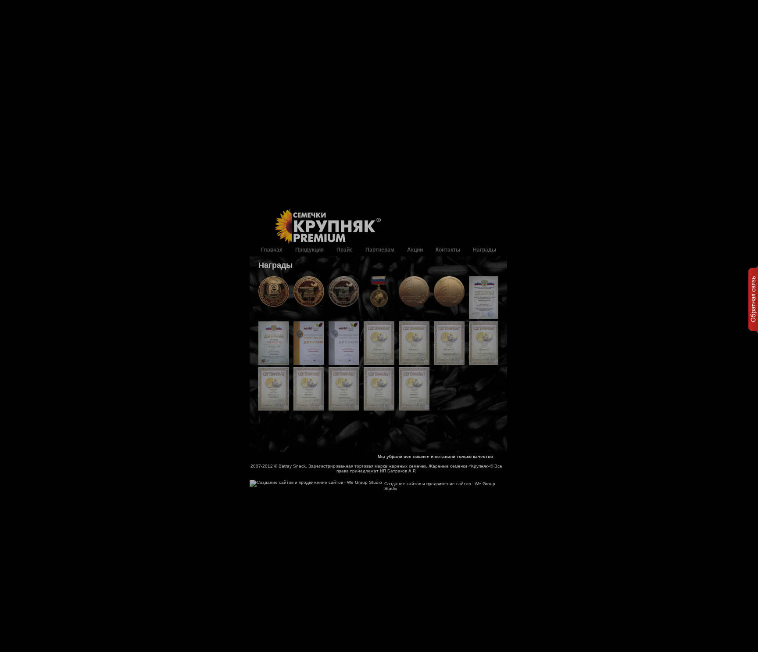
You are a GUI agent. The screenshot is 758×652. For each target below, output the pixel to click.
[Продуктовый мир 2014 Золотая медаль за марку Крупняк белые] (344, 389)
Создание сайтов (402, 483)
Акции (415, 250)
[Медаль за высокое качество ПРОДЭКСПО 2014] (379, 291)
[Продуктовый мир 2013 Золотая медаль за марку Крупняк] (414, 343)
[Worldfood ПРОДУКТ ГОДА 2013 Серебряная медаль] (344, 291)
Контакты (448, 250)
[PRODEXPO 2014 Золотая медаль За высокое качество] (484, 298)
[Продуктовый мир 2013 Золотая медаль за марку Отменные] (273, 389)
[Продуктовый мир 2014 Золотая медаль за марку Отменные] (414, 389)
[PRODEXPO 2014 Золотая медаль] (273, 291)
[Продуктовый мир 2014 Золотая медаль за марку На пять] (379, 389)
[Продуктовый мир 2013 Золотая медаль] (449, 291)
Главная (271, 250)
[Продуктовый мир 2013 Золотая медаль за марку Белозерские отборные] (379, 343)
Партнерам (379, 250)
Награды (484, 250)
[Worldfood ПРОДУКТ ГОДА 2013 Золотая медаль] (308, 291)
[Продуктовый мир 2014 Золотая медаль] (414, 291)
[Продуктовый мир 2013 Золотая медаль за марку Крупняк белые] (449, 343)
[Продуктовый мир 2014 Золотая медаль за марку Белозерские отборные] (308, 389)
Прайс (344, 250)
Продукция (309, 250)
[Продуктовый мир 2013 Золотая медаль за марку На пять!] (484, 343)
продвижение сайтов (448, 483)
